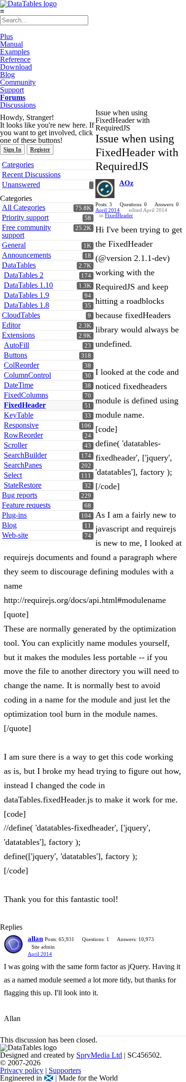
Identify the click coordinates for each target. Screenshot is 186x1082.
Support (12, 90)
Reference (15, 59)
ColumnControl (27, 375)
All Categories (23, 207)
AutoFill (16, 345)
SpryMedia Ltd (99, 1055)
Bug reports (19, 495)
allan (35, 938)
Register (40, 149)
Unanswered (21, 184)
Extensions (18, 335)
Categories (18, 164)
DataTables (19, 265)
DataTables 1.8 (26, 305)
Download (16, 67)
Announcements (26, 255)
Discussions (18, 105)
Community (18, 82)
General (14, 245)
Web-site (15, 535)
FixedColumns (26, 395)
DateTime (18, 385)
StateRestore (22, 485)
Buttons (15, 355)
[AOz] (104, 188)
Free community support (26, 231)
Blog (7, 74)
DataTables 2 (23, 275)
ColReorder (21, 365)
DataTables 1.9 (26, 295)
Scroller (15, 445)
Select (13, 475)
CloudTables (21, 315)
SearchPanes (23, 465)
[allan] (13, 944)
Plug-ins (14, 515)
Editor (11, 325)
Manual (11, 44)
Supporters (65, 1070)
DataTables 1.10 (28, 285)
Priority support (25, 217)
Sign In (12, 149)
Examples (15, 52)
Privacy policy (21, 1070)
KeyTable (18, 415)
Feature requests (26, 505)
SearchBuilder (25, 455)
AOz (126, 183)
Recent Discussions (31, 174)
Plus (6, 36)
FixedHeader (25, 405)
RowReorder (23, 435)
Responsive (21, 425)
